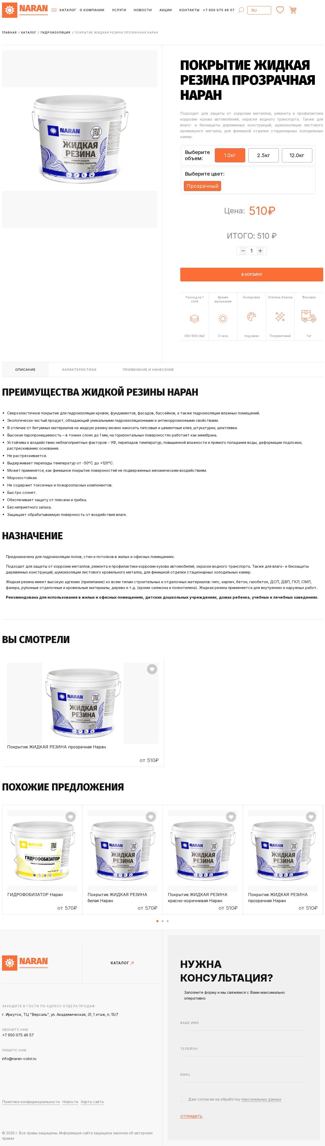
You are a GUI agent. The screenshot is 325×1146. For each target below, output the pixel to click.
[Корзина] (306, 10)
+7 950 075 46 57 (219, 10)
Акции (165, 10)
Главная (10, 32)
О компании (92, 10)
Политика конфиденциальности (31, 1101)
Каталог (29, 32)
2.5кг (263, 155)
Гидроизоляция (56, 32)
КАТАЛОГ (121, 963)
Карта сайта (92, 1101)
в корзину (251, 274)
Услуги (119, 10)
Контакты (190, 10)
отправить (191, 1117)
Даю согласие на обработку (234, 1099)
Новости (143, 10)
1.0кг (230, 155)
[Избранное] (280, 10)
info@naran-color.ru (19, 1058)
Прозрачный (202, 186)
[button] (157, 921)
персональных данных (261, 1099)
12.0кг (297, 155)
